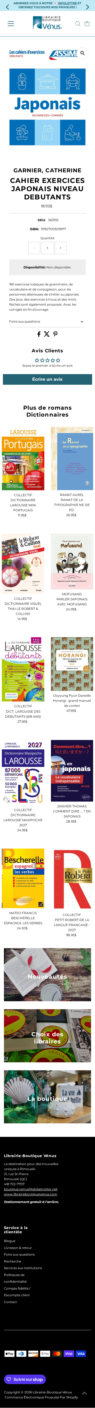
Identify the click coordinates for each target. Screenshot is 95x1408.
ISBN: (34, 229)
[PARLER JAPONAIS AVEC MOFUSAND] (72, 561)
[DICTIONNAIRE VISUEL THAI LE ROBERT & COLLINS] (23, 564)
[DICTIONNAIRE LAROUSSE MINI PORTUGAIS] (23, 458)
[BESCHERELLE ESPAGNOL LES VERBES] (23, 878)
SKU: (41, 220)
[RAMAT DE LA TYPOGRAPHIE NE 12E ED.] (72, 458)
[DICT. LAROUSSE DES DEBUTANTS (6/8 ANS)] (23, 669)
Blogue (9, 1241)
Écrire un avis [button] (47, 379)
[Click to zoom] (82, 53)
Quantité (47, 238)
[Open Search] (77, 23)
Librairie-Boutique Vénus (52, 1392)
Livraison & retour (18, 1248)
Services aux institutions (23, 1268)
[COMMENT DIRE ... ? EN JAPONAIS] (72, 771)
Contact (10, 1302)
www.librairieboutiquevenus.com (30, 1194)
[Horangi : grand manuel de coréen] (72, 664)
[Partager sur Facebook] (39, 335)
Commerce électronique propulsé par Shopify (41, 1397)
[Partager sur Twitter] (47, 335)
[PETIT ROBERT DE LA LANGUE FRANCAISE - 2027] (72, 879)
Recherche (12, 1261)
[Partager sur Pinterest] (55, 335)
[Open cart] (87, 23)
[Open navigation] (14, 23)
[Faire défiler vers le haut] (84, 1393)
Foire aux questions (24, 321)
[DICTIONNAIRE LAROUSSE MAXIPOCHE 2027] (23, 772)
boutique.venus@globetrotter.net (31, 1189)
